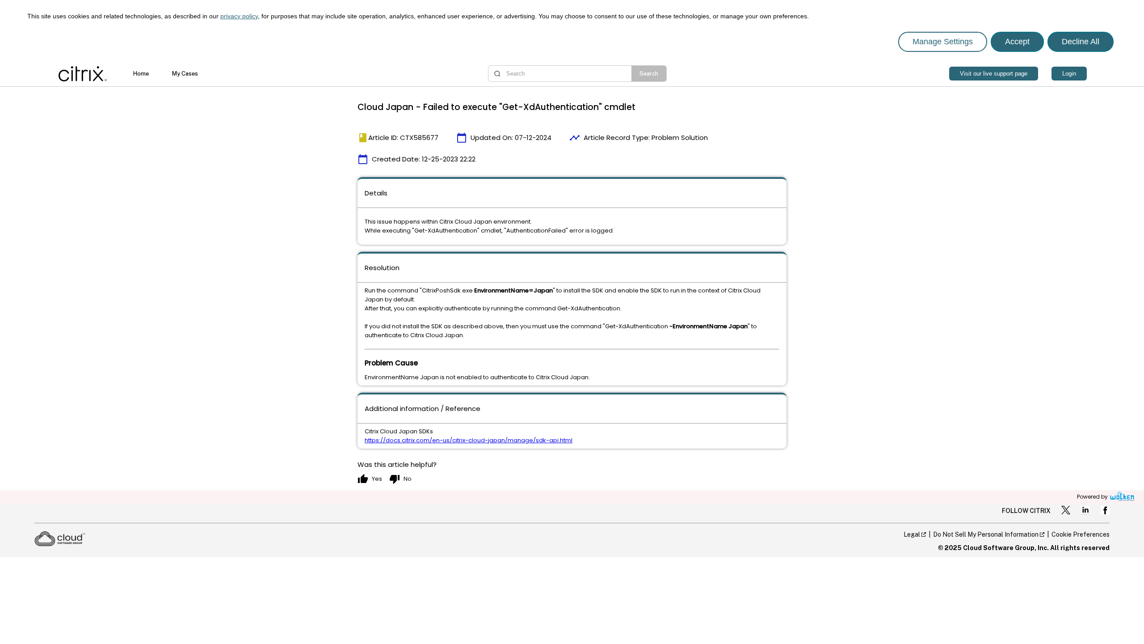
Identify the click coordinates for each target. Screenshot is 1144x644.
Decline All (1080, 41)
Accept (1017, 41)
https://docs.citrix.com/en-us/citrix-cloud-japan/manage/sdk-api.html (468, 440)
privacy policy (239, 16)
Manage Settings (943, 41)
